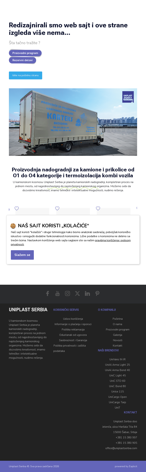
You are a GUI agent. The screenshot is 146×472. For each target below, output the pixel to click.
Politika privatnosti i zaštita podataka (69, 348)
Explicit (133, 466)
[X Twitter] (77, 293)
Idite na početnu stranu (25, 75)
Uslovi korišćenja (73, 319)
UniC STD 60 (117, 381)
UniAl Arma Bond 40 (117, 370)
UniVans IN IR (118, 359)
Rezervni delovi (22, 60)
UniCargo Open (117, 397)
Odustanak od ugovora (73, 335)
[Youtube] (57, 293)
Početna (118, 319)
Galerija (117, 335)
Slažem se (22, 255)
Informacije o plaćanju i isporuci (73, 324)
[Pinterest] (97, 293)
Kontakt (117, 345)
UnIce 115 (117, 391)
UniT (117, 407)
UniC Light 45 (117, 375)
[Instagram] (67, 293)
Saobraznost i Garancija (73, 340)
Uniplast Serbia (17, 466)
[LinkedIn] (87, 293)
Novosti (117, 340)
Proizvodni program (25, 53)
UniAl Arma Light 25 (117, 365)
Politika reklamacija (73, 329)
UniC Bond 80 (117, 386)
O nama (117, 324)
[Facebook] (48, 293)
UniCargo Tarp (117, 402)
